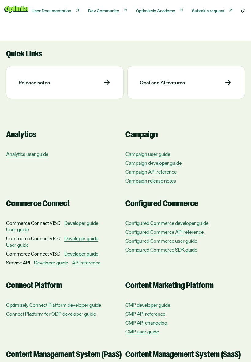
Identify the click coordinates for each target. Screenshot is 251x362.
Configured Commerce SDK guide (161, 250)
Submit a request (208, 10)
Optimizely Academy (155, 10)
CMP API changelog (146, 323)
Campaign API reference (151, 172)
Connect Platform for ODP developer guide (51, 314)
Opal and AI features (162, 83)
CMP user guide (142, 332)
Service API (18, 263)
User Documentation (51, 10)
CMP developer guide (148, 305)
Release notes (34, 83)
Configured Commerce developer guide (167, 223)
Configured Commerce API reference (165, 232)
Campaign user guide (148, 154)
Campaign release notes (151, 181)
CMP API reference (145, 314)
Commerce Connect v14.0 (33, 238)
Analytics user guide (27, 154)
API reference (86, 263)
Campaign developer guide (154, 163)
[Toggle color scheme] (243, 10)
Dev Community (103, 10)
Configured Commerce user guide (161, 241)
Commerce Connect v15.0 (33, 223)
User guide (17, 229)
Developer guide (81, 223)
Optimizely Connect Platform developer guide (53, 305)
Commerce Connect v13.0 (33, 254)
